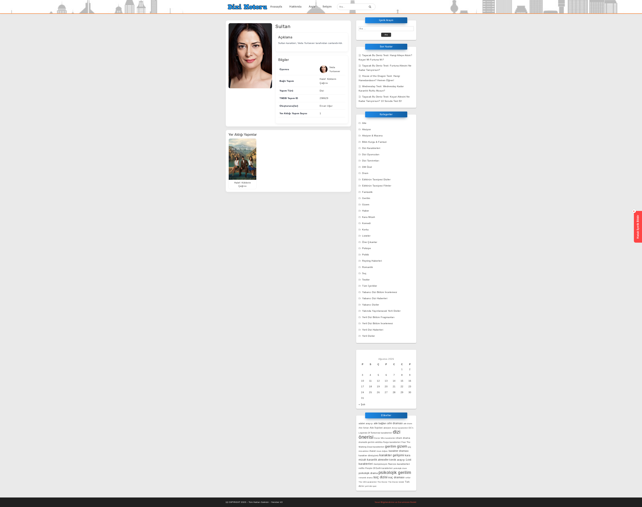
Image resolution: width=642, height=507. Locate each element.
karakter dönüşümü (369, 455)
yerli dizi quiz (371, 486)
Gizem (365, 204)
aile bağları (380, 423)
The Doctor (383, 482)
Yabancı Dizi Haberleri (374, 298)
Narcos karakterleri (399, 464)
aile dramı (408, 424)
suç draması (396, 477)
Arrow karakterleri (400, 428)
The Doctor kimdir (396, 482)
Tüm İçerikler (369, 285)
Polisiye (366, 248)
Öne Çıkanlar (369, 242)
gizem (402, 446)
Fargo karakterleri (392, 442)
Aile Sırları (364, 428)
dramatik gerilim (366, 442)
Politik (365, 254)
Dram (365, 173)
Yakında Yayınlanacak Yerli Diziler (381, 311)
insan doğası (382, 451)
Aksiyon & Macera (372, 135)
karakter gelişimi (391, 455)
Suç (364, 273)
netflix (362, 468)
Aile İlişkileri (376, 428)
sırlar (407, 477)
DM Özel (367, 167)
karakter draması (399, 451)
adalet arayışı (366, 423)
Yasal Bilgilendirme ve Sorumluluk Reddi (395, 502)
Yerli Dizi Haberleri (372, 329)
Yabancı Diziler (370, 304)
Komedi (366, 223)
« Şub (362, 404)
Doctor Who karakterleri (385, 438)
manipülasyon (381, 464)
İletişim (327, 6)
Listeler (366, 235)
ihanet (372, 451)
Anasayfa (276, 6)
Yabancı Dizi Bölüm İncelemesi (379, 292)
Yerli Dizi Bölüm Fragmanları (378, 317)
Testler (366, 279)
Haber (365, 210)
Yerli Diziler (368, 336)
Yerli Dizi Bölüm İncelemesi (377, 323)
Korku (365, 229)
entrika (379, 442)
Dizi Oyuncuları (371, 154)
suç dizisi (380, 477)
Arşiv (312, 6)
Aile (364, 123)
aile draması (395, 423)
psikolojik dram (400, 468)
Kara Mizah (368, 217)
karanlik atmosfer (378, 459)
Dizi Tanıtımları (370, 160)
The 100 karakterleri (368, 482)
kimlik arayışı (397, 459)
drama (406, 438)
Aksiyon (366, 129)
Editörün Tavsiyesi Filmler (376, 185)
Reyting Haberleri (372, 260)
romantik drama (365, 478)
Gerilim (366, 198)
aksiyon (387, 428)
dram (399, 438)
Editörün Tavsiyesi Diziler (376, 179)
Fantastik (367, 192)
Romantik (367, 267)
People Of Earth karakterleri (379, 468)
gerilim (390, 446)
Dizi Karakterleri (371, 148)
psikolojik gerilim (395, 472)
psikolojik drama (368, 473)
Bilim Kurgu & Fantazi (374, 142)
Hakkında (295, 6)
